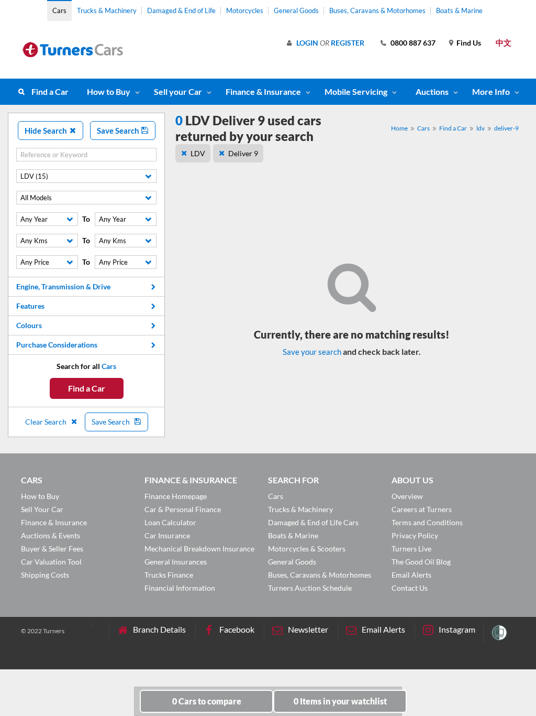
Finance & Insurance (263, 91)
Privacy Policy (415, 535)
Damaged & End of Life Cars (313, 522)
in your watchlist (340, 701)
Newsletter (308, 629)
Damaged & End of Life (181, 10)
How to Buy (108, 91)
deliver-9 (506, 128)
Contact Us (410, 587)
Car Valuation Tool (51, 561)
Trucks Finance (168, 574)
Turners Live (411, 548)
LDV (198, 153)
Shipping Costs (45, 574)
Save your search (312, 351)
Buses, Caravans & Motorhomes (377, 10)
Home (399, 128)
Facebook (236, 629)
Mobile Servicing (356, 91)
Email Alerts (411, 574)
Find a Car (50, 91)
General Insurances (175, 561)
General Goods (296, 10)
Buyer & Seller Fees (52, 548)
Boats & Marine (459, 10)
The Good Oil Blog (421, 561)
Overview (407, 496)
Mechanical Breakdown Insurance (199, 548)
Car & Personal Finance (182, 509)
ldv (480, 128)
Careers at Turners (422, 509)
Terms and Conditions (427, 522)
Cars (59, 10)
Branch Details (159, 629)
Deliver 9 (243, 153)
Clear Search (46, 421)
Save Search (119, 130)
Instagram (457, 629)
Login (307, 42)
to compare (206, 701)
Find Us (468, 42)
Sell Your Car (42, 509)
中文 (503, 42)
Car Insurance (167, 535)
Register (347, 42)
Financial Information (179, 587)
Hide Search (47, 130)
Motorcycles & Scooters (306, 548)
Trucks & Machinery (107, 10)
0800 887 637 (413, 42)
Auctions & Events (50, 535)
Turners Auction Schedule (310, 587)
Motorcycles (244, 10)
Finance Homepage (175, 496)
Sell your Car (178, 91)
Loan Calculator (170, 522)
